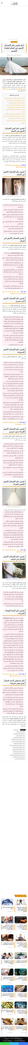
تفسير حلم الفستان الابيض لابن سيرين (15, 105)
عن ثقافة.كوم (10, 1040)
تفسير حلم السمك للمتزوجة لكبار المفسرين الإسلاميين (21, 979)
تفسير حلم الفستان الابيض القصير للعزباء (15, 113)
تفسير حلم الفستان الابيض (20, 735)
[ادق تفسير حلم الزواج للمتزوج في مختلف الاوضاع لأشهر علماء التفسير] (21, 902)
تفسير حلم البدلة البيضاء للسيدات (16, 118)
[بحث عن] (26, 3)
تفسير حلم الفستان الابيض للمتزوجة (16, 107)
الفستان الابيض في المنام (21, 731)
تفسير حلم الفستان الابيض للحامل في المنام (14, 116)
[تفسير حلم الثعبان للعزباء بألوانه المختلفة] (7, 1005)
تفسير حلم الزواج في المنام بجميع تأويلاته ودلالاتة (8, 962)
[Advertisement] (14, 21)
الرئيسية (16, 38)
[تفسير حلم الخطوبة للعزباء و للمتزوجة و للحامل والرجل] (21, 988)
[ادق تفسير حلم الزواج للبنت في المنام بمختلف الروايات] (7, 972)
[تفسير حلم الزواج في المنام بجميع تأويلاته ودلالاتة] (7, 955)
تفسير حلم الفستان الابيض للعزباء (19, 743)
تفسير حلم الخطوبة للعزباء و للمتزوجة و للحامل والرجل (22, 995)
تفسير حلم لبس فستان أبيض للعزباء (19, 756)
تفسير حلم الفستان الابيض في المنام (16, 100)
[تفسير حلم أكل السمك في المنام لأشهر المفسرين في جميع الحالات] (21, 937)
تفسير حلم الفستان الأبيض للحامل (19, 733)
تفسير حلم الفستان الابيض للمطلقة (19, 751)
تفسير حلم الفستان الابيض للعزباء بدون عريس (17, 745)
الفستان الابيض (16, 729)
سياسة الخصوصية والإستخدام (19, 1040)
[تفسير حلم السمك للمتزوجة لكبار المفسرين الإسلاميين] (21, 972)
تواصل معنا (5, 1040)
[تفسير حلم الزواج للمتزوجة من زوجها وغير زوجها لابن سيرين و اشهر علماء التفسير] (7, 919)
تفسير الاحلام (11, 38)
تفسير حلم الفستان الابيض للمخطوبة (19, 749)
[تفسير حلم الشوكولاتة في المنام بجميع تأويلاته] (7, 937)
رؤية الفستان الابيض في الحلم (20, 758)
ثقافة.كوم (9, 1038)
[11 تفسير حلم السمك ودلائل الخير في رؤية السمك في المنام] (21, 1005)
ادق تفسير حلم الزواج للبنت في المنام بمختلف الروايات (8, 979)
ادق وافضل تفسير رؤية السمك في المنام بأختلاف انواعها (7, 995)
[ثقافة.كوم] (14, 3)
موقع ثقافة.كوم (19, 88)
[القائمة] (2, 3)
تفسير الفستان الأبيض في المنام (17, 102)
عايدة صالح (19, 55)
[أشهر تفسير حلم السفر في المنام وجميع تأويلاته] (21, 955)
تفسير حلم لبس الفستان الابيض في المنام (14, 98)
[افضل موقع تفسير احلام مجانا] (7, 902)
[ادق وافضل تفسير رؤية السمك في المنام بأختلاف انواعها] (7, 988)
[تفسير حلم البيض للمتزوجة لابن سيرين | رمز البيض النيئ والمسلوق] (21, 919)
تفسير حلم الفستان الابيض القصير (19, 737)
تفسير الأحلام (5, 88)
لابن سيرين (7, 305)
